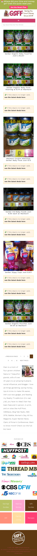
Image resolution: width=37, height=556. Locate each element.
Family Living (18, 518)
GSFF (18, 13)
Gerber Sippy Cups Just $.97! (18, 272)
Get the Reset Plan (18, 7)
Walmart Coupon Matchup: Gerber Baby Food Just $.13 (18, 159)
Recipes (31, 518)
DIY (6, 518)
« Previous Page (11, 356)
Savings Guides (6, 505)
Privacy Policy (18, 553)
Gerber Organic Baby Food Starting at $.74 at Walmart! (18, 88)
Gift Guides (31, 505)
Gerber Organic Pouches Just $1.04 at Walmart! (18, 324)
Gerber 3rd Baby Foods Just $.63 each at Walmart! (18, 213)
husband (27, 381)
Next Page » (24, 360)
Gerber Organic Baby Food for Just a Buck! (18, 55)
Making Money (18, 505)
